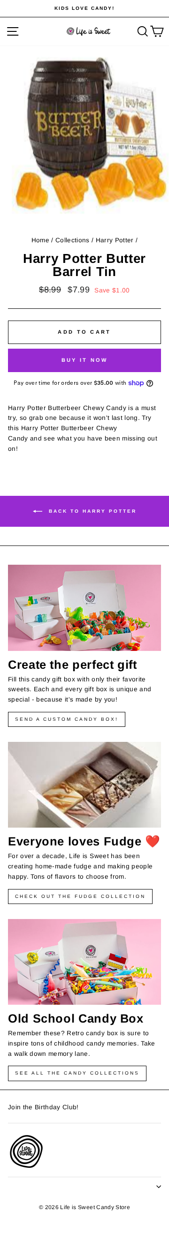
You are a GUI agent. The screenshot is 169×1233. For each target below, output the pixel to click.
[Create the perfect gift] (84, 607)
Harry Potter (115, 240)
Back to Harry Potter (91, 511)
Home (40, 240)
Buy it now (84, 360)
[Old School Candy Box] (84, 962)
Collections (72, 240)
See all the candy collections (77, 1073)
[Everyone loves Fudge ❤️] (84, 785)
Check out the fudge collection (80, 896)
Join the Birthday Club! (43, 1107)
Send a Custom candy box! (66, 719)
